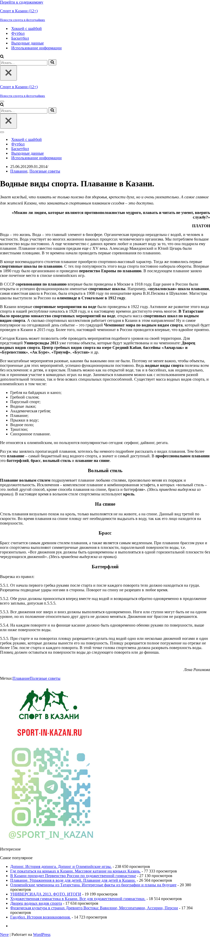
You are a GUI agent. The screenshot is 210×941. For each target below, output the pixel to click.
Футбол (18, 33)
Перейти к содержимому (21, 2)
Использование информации (36, 48)
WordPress (41, 934)
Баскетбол (20, 38)
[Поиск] (2, 57)
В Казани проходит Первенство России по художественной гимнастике (73, 876)
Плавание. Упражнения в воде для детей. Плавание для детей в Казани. (73, 880)
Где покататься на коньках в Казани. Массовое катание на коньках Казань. (75, 871)
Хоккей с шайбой (26, 28)
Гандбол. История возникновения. (40, 917)
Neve (4, 934)
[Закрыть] (8, 73)
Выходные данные (27, 43)
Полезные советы (44, 171)
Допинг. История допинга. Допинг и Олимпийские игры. (61, 866)
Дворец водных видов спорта (36, 903)
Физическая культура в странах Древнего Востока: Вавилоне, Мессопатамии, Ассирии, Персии (94, 908)
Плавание (18, 171)
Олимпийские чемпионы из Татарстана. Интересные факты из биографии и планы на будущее (93, 885)
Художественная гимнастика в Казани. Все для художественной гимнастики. (77, 899)
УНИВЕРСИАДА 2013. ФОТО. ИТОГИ (45, 894)
